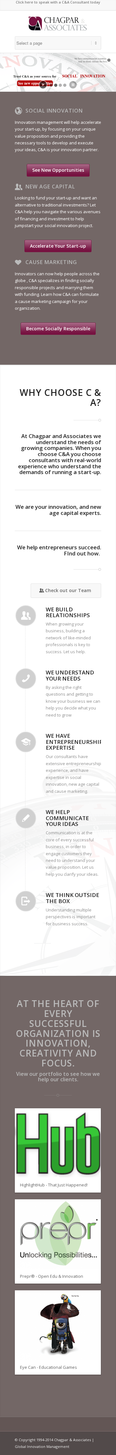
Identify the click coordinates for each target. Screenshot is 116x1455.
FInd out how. (82, 553)
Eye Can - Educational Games (48, 1367)
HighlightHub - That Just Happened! (54, 1185)
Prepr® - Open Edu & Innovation (51, 1276)
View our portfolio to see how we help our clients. (58, 1076)
